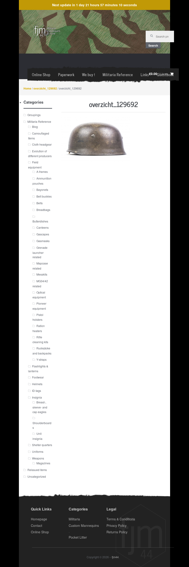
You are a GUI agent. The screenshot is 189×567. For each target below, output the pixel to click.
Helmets (37, 384)
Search (153, 45)
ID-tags (36, 391)
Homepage (39, 519)
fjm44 (115, 557)
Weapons (38, 458)
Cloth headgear (42, 144)
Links (145, 75)
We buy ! (88, 75)
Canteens (42, 227)
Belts (39, 203)
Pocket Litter (78, 537)
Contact (36, 525)
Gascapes (42, 234)
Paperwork (66, 75)
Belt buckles (44, 196)
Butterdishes (40, 221)
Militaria (74, 519)
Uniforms (37, 451)
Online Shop (41, 75)
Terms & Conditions (120, 519)
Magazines (43, 463)
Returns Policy (116, 532)
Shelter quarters (42, 445)
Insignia (37, 397)
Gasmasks (43, 241)
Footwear (38, 377)
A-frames (42, 172)
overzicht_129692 (45, 88)
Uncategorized (36, 476)
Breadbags (43, 210)
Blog (35, 127)
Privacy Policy (116, 525)
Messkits (41, 274)
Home (27, 88)
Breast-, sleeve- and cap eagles (39, 407)
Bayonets (42, 190)
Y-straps (41, 359)
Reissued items (37, 470)
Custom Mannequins (84, 525)
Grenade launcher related (39, 252)
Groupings (34, 115)
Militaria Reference (118, 75)
